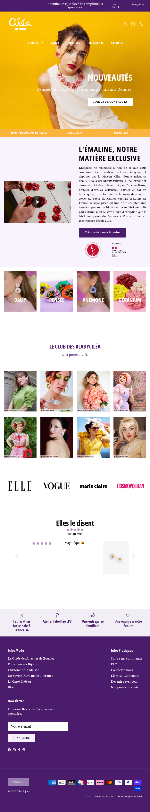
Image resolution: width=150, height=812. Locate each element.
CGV (87, 796)
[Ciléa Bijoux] (20, 24)
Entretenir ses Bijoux (22, 664)
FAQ (114, 664)
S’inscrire (21, 738)
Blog (11, 687)
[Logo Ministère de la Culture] (119, 250)
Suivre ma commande (126, 658)
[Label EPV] (93, 250)
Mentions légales (104, 796)
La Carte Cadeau (19, 681)
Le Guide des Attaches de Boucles (31, 658)
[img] (75, 530)
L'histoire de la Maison (23, 670)
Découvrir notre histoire (102, 232)
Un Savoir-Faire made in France (30, 676)
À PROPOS (117, 43)
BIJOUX (55, 43)
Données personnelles (130, 796)
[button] (18, 556)
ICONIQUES (73, 43)
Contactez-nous (122, 670)
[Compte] (124, 24)
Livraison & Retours (125, 676)
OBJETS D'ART (95, 43)
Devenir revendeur (124, 681)
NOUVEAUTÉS (35, 43)
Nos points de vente (125, 687)
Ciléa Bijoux (23, 791)
